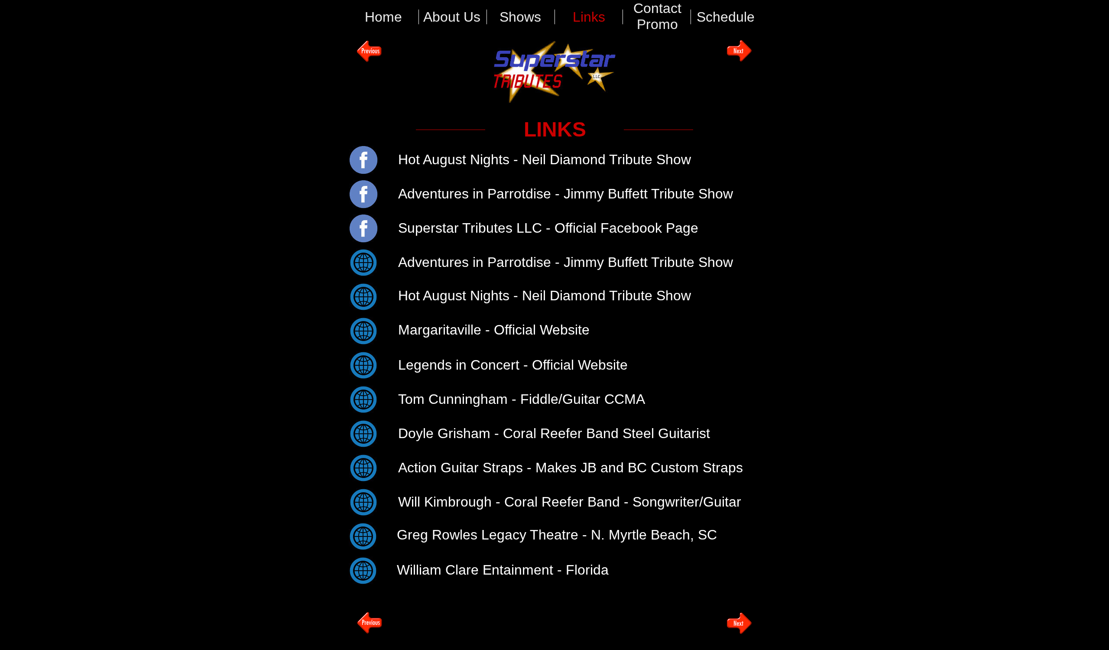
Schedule (726, 17)
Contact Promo (657, 16)
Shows (520, 17)
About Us (451, 17)
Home (383, 17)
